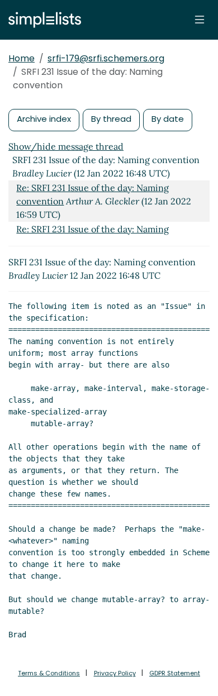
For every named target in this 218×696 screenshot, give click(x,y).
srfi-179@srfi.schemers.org (106, 58)
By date (167, 119)
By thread (111, 119)
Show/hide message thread (66, 146)
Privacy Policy (115, 673)
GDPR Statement (174, 673)
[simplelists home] (41, 19)
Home (21, 58)
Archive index (44, 119)
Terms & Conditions (49, 673)
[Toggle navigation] (199, 19)
